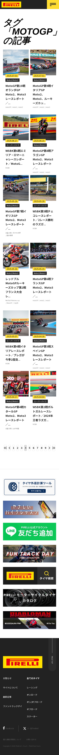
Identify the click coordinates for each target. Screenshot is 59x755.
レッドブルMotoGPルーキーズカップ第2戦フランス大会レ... (15, 287)
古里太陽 (8, 233)
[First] (5, 448)
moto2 (15, 107)
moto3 (20, 107)
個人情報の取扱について (12, 739)
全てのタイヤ (33, 678)
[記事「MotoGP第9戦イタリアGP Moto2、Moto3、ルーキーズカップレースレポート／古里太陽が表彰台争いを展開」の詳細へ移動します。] (43, 62)
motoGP (8, 107)
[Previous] (9, 448)
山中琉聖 (16, 428)
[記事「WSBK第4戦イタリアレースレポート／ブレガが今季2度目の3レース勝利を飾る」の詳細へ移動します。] (16, 323)
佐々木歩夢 (17, 233)
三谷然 (16, 303)
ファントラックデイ (12, 706)
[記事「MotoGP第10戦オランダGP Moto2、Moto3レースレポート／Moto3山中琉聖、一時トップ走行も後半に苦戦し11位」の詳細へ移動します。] (16, 62)
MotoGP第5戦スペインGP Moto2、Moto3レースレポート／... (43, 355)
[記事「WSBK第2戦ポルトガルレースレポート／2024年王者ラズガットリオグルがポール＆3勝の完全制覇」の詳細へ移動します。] (43, 384)
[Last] (53, 448)
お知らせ (7, 678)
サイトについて (10, 687)
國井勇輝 (10, 235)
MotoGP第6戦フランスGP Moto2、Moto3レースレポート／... (43, 287)
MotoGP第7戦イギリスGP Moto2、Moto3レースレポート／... (15, 219)
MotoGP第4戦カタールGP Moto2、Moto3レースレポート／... (15, 415)
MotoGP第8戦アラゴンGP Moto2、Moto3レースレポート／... (43, 159)
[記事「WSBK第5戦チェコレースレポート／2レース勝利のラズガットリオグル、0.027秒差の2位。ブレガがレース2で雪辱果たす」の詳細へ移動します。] (43, 188)
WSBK (7, 168)
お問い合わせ (31, 739)
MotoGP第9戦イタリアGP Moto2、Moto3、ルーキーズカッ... (43, 94)
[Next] (49, 448)
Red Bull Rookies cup (12, 300)
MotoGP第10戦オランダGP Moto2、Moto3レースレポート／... (15, 94)
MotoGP (9, 303)
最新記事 (7, 696)
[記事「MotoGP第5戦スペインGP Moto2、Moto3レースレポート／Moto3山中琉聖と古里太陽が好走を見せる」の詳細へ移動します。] (43, 323)
